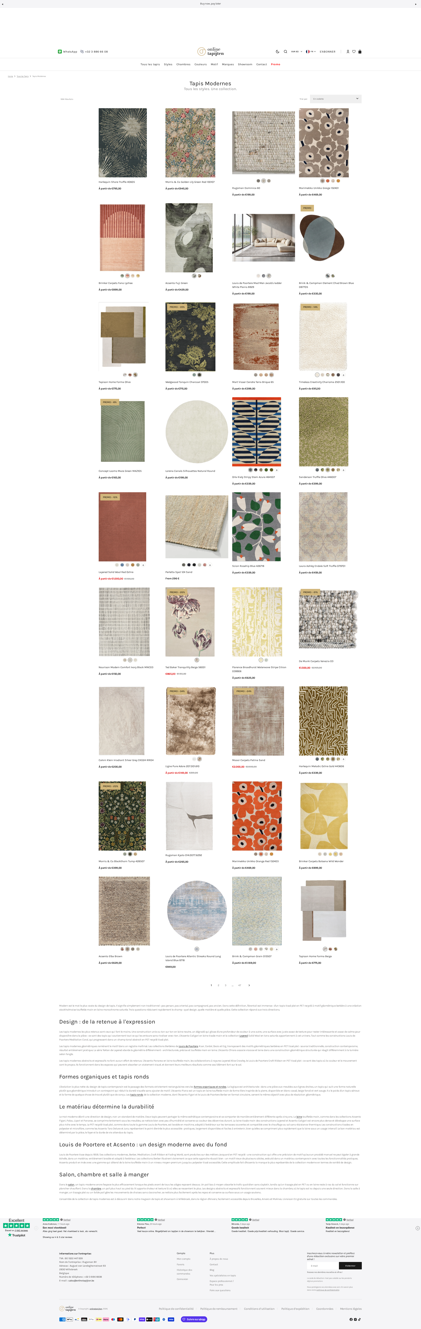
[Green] (122, 275)
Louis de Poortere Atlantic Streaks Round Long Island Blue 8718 (193, 958)
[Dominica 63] (269, 180)
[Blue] (194, 374)
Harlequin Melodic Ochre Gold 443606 (321, 766)
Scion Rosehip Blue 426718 (248, 566)
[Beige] (322, 180)
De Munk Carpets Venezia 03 (316, 661)
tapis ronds (136, 1094)
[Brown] (333, 374)
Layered (243, 1035)
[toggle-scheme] (278, 51)
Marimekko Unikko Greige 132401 (319, 188)
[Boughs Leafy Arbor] (125, 854)
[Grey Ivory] (125, 660)
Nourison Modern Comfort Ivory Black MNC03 (126, 667)
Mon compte (183, 1258)
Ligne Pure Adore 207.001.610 (182, 766)
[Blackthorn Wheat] (135, 854)
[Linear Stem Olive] (255, 469)
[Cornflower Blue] (122, 565)
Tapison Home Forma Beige (315, 956)
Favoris (180, 1264)
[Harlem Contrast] (263, 275)
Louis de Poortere (188, 1046)
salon (71, 1184)
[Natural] (250, 949)
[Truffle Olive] (327, 469)
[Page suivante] (249, 985)
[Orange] (327, 180)
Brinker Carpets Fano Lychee (116, 283)
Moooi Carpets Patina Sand (248, 760)
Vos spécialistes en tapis (223, 1275)
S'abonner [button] (327, 51)
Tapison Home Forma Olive (115, 382)
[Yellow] (138, 275)
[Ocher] (199, 275)
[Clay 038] (183, 565)
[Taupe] (199, 759)
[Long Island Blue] (197, 949)
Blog (212, 1269)
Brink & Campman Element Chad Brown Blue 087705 (326, 285)
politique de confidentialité (327, 1290)
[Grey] (199, 374)
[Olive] (135, 374)
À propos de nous (219, 1258)
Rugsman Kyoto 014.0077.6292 (183, 855)
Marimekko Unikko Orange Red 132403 (255, 861)
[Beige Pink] (333, 180)
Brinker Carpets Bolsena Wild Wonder (321, 861)
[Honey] (338, 180)
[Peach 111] (204, 565)
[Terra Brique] (271, 374)
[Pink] (341, 854)
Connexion (182, 1279)
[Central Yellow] (258, 275)
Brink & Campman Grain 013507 (252, 956)
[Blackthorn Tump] (130, 854)
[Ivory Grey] (135, 660)
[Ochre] (132, 565)
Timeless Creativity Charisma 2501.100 (322, 382)
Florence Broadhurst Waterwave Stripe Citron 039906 (259, 669)
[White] (317, 374)
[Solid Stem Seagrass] (271, 469)
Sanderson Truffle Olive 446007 (317, 477)
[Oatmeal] (127, 565)
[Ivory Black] (130, 660)
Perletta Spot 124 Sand (178, 572)
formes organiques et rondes (210, 1086)
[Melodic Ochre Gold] (333, 469)
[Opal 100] (199, 565)
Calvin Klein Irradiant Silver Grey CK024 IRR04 (126, 760)
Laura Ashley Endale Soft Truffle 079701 (322, 566)
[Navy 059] (189, 565)
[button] (4, 5)
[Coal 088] (194, 565)
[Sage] (138, 565)
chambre (96, 1188)
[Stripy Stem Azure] (250, 469)
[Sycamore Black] (261, 469)
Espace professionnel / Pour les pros (222, 1283)
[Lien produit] (130, 152)
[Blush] (130, 374)
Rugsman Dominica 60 (246, 188)
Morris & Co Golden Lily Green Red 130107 (190, 181)
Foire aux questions (220, 1290)
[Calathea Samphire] (338, 469)
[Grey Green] (333, 275)
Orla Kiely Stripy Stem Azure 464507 (253, 477)
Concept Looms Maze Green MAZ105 (120, 470)
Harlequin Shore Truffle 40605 (117, 181)
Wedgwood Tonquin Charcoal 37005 (186, 382)
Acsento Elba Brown (110, 956)
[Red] (127, 275)
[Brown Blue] (327, 275)
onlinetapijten (96, 1309)
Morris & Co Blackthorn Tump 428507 (122, 861)
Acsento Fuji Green (176, 283)
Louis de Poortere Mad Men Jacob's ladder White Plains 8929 (257, 285)
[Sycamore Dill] (266, 469)
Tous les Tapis (23, 76)
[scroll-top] (414, 1310)
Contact (214, 1264)
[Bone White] (117, 565)
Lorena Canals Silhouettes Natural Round (190, 470)
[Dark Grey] (338, 374)
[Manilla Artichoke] (322, 469)
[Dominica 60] (263, 180)
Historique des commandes (184, 1271)
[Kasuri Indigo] (317, 469)
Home (10, 76)
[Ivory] (138, 949)
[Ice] (194, 759)
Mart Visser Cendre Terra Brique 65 (253, 382)
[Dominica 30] (258, 180)
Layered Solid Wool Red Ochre (116, 572)
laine (299, 1116)
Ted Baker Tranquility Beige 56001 (185, 667)
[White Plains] (269, 275)
